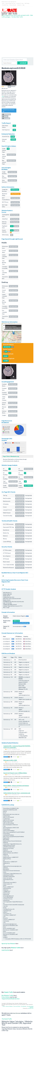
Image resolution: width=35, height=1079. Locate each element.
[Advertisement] (17, 38)
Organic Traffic (8, 992)
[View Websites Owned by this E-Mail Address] (25, 626)
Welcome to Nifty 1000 (10, 760)
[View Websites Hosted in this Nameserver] (13, 639)
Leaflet (5, 342)
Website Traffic (15, 947)
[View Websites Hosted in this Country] (9, 351)
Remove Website (9, 1006)
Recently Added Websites (30, 1007)
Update (5, 116)
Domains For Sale (20, 3)
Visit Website (7, 114)
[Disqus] (17, 1056)
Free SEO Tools (5, 5)
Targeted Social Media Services (10, 998)
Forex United (5, 997)
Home (3, 3)
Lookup (23, 63)
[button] (14, 333)
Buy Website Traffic (7, 995)
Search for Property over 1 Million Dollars (15, 773)
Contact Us (19, 5)
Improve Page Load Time (10, 3)
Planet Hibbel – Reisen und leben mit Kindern (16, 785)
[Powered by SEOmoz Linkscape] (11, 232)
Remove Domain (12, 5)
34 (11, 230)
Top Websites (23, 1006)
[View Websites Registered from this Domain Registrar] (27, 616)
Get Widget (6, 118)
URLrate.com (30, 1008)
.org (3, 96)
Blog (23, 5)
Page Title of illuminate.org (11, 456)
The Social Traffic (7, 1019)
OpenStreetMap (12, 342)
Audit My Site (5, 950)
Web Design (27, 3)
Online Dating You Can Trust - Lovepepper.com (16, 793)
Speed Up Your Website (8, 943)
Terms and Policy (16, 1006)
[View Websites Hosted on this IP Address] (12, 347)
